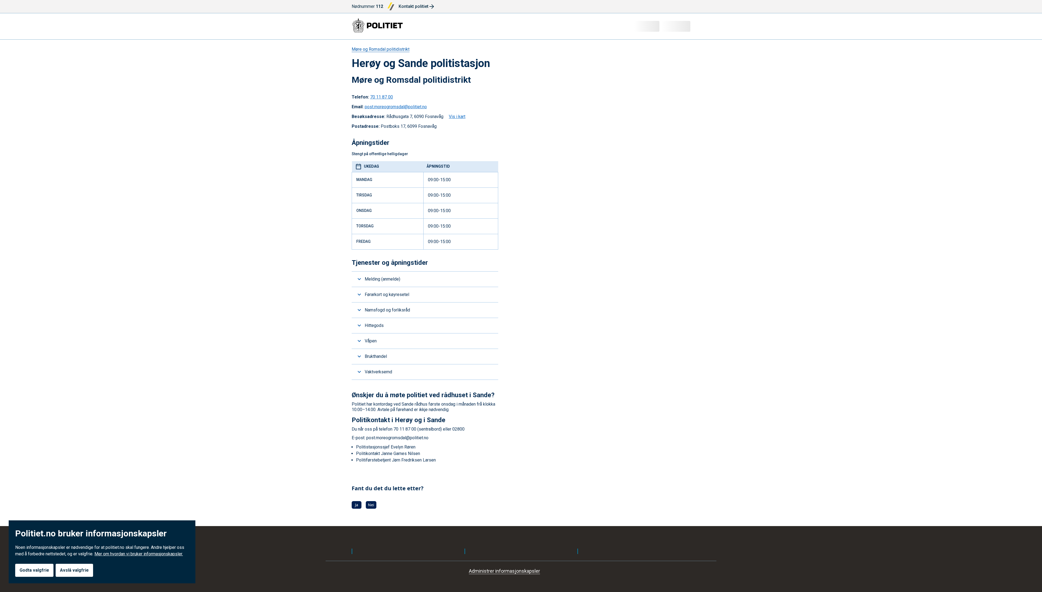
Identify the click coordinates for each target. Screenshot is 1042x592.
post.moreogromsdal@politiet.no (396, 106)
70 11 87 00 (381, 97)
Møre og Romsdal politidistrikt (380, 49)
